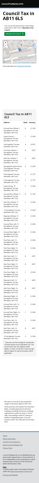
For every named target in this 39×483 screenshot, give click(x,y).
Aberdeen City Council (13, 34)
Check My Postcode (24, 66)
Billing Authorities (9, 439)
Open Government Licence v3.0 (21, 471)
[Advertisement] (19, 88)
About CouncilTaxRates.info (13, 445)
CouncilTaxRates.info (12, 4)
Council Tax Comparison (11, 442)
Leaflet (19, 62)
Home (5, 436)
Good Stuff (8, 475)
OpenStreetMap (26, 62)
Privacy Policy (7, 448)
